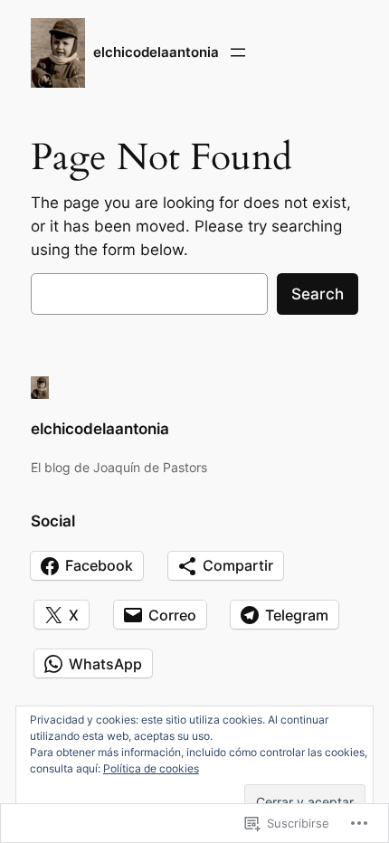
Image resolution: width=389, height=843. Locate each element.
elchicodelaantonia (156, 52)
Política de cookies (151, 768)
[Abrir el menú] (238, 52)
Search (317, 294)
